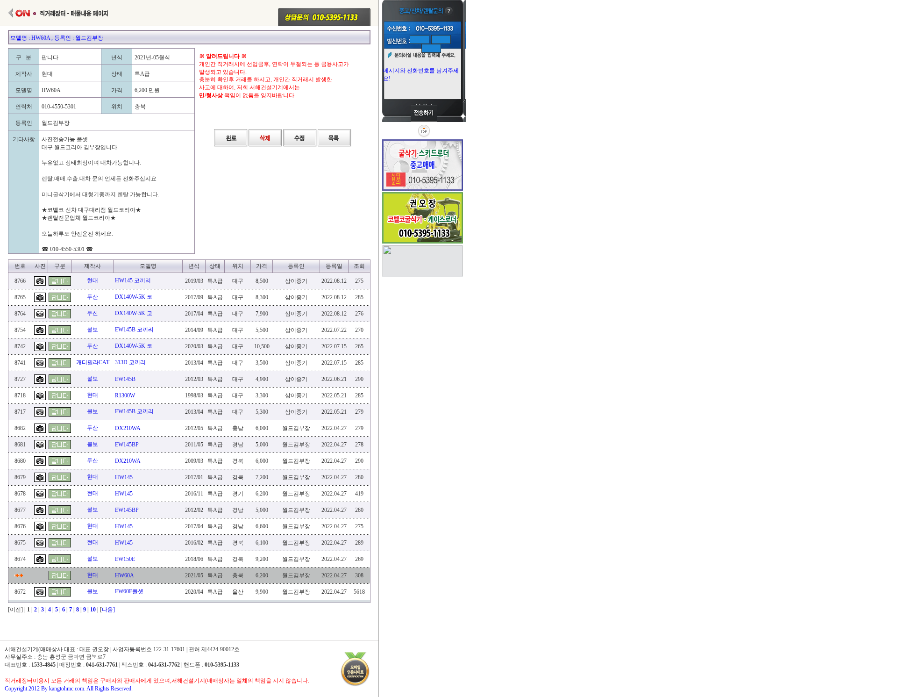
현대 (92, 280)
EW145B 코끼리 (134, 329)
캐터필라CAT (92, 362)
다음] (108, 609)
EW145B (125, 379)
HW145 (124, 477)
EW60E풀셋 (129, 591)
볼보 (92, 329)
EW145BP (127, 444)
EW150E (125, 559)
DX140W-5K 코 (133, 297)
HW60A (124, 575)
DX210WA (128, 428)
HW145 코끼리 (133, 280)
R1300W (125, 395)
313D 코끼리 (130, 362)
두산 (92, 297)
